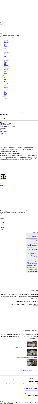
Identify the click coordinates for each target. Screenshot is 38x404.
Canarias (5, 63)
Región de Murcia (6, 69)
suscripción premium (11, 211)
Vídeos (13, 35)
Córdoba (5, 55)
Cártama (5, 41)
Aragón (4, 61)
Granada (5, 56)
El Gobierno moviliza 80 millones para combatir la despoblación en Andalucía (32, 269)
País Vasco (5, 70)
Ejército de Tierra (6, 83)
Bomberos (5, 79)
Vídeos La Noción (2, 35)
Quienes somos (14, 402)
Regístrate (1, 23)
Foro (2, 32)
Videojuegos (5, 94)
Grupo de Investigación (3, 186)
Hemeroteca (18, 35)
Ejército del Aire (5, 82)
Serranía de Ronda (6, 50)
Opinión (3, 96)
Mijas (4, 47)
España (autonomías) (6, 73)
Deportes (3, 75)
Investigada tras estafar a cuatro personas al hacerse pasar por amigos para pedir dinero (32, 267)
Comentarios (5, 125)
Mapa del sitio (10, 402)
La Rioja (5, 71)
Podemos (5, 85)
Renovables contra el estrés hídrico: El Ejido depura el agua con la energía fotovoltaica (32, 265)
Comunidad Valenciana (6, 66)
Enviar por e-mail (2, 132)
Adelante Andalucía (6, 87)
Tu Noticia (15, 35)
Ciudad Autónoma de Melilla (7, 72)
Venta (1, 183)
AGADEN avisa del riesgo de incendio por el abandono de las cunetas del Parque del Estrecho (31, 271)
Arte (4, 76)
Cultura (4, 77)
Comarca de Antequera (6, 42)
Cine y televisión (5, 95)
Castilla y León (5, 64)
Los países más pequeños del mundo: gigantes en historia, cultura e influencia (32, 245)
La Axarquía (5, 45)
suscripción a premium (9, 213)
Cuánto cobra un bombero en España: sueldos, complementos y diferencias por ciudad (32, 240)
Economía (3, 74)
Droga (1, 182)
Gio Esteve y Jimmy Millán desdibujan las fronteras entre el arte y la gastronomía (32, 263)
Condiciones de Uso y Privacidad (31, 402)
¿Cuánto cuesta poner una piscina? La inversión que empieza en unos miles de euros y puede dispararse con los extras (32, 253)
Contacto (22, 402)
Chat (1, 32)
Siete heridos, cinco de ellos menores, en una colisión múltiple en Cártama (31, 247)
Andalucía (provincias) (6, 60)
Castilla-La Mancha (6, 65)
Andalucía (3, 53)
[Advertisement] (19, 5)
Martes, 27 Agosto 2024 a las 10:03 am (5, 124)
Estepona (5, 43)
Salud (4, 91)
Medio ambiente (5, 93)
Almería (4, 54)
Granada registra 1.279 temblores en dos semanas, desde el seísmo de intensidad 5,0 (31, 237)
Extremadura (5, 67)
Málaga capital (5, 46)
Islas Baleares (5, 62)
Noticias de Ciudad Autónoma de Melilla (30, 397)
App (4, 32)
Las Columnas (5, 98)
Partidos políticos (6, 89)
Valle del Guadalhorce (6, 52)
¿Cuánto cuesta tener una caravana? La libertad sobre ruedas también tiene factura (32, 243)
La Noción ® (1, 402)
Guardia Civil (5, 81)
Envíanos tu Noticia (18, 402)
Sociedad (3, 90)
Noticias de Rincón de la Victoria (31, 393)
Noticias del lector (6, 97)
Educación (5, 92)
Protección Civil (5, 78)
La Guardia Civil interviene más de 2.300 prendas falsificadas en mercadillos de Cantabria (32, 250)
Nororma (5, 48)
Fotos (11, 35)
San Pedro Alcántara (7, 35)
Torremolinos (5, 51)
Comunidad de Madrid (6, 68)
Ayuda (7, 402)
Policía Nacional (5, 80)
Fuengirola (5, 44)
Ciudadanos (5, 84)
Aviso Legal (25, 402)
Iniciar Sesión (1, 24)
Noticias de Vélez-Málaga (33, 395)
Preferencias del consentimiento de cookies (8, 403)
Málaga (3, 39)
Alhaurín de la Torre (6, 40)
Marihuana (1, 185)
